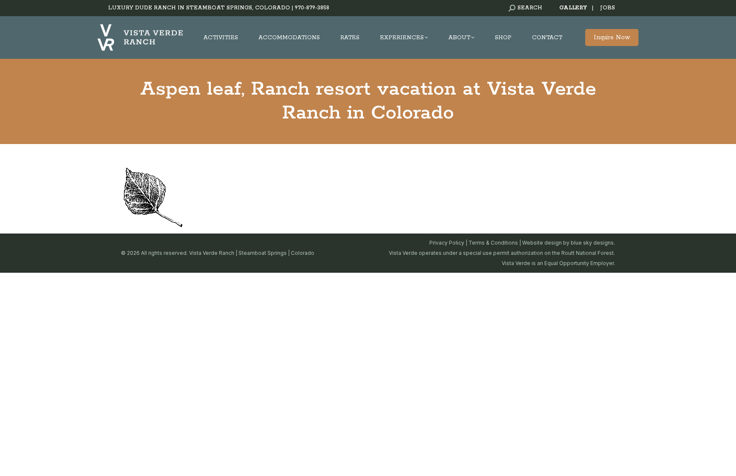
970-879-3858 (312, 8)
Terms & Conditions (493, 242)
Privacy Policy (446, 242)
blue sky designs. (593, 242)
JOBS (607, 8)
